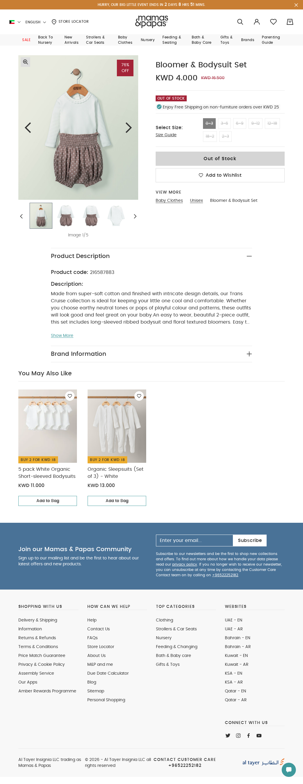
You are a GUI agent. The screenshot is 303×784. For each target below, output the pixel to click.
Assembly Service (36, 673)
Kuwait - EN (236, 656)
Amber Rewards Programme (47, 691)
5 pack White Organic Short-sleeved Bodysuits (46, 473)
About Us (96, 656)
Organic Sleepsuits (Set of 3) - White (116, 473)
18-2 (210, 136)
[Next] (129, 127)
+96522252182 (225, 575)
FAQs (92, 638)
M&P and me (100, 665)
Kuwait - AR (237, 665)
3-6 (224, 123)
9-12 (255, 123)
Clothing (164, 620)
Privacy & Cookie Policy (41, 665)
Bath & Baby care (173, 656)
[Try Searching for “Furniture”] (240, 22)
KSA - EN (233, 673)
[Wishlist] (70, 396)
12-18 (272, 123)
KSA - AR (234, 682)
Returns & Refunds (37, 638)
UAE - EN (233, 620)
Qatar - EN (235, 691)
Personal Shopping (106, 700)
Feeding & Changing (176, 647)
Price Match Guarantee (41, 656)
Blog (91, 682)
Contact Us (98, 629)
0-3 (209, 123)
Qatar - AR (236, 700)
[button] (26, 40)
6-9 (240, 123)
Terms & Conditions (38, 647)
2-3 (225, 136)
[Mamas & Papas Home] (151, 22)
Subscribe (250, 540)
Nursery (164, 638)
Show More (62, 336)
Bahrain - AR (238, 647)
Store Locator (73, 21)
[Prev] (28, 127)
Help (91, 620)
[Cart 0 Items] (290, 22)
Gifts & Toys (168, 665)
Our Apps (27, 682)
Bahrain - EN (237, 638)
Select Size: (169, 127)
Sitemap (95, 691)
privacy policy (184, 564)
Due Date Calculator (108, 673)
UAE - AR (234, 629)
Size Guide (166, 135)
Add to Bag (47, 501)
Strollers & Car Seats (176, 629)
